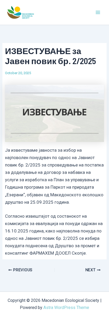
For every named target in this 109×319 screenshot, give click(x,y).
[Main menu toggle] (98, 12)
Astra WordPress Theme (66, 307)
